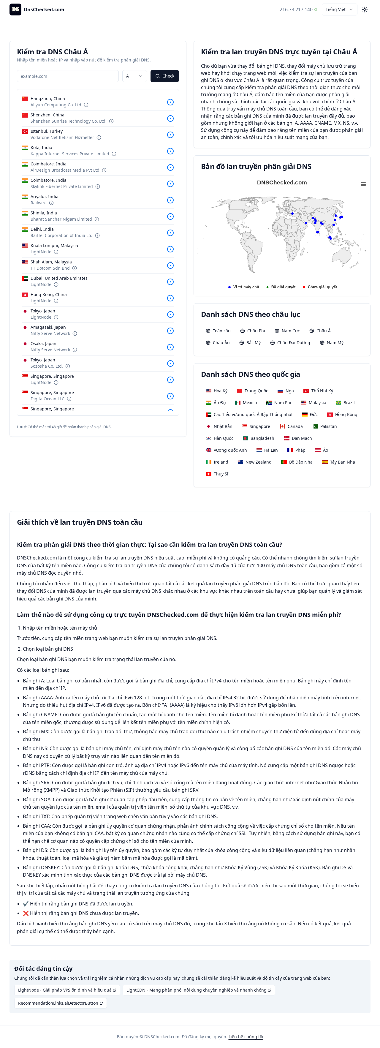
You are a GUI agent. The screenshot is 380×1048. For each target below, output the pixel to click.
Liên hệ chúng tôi (246, 1036)
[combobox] (339, 9)
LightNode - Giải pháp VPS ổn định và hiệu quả (65, 990)
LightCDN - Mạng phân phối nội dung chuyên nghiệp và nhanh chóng (196, 990)
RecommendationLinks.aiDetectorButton (58, 1003)
